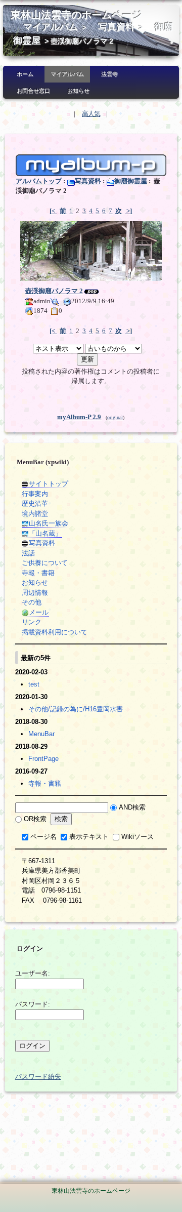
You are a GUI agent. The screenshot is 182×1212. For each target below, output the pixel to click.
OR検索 (35, 819)
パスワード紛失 (38, 1076)
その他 (31, 602)
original (115, 417)
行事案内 (35, 494)
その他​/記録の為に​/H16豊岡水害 (75, 709)
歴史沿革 (35, 503)
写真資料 (116, 27)
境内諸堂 (35, 513)
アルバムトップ (39, 181)
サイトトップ (48, 484)
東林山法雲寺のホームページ (76, 15)
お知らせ (78, 91)
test (33, 684)
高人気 (91, 113)
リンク (31, 622)
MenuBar (41, 734)
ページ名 (43, 836)
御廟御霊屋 (130, 181)
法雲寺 (109, 74)
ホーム (25, 74)
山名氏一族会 (48, 523)
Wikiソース (137, 836)
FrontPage (43, 758)
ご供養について (45, 563)
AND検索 (132, 807)
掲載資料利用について (54, 632)
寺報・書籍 (38, 573)
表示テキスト (89, 836)
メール (39, 612)
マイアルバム (50, 27)
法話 (28, 553)
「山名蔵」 (45, 533)
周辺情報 (35, 592)
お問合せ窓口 (33, 91)
